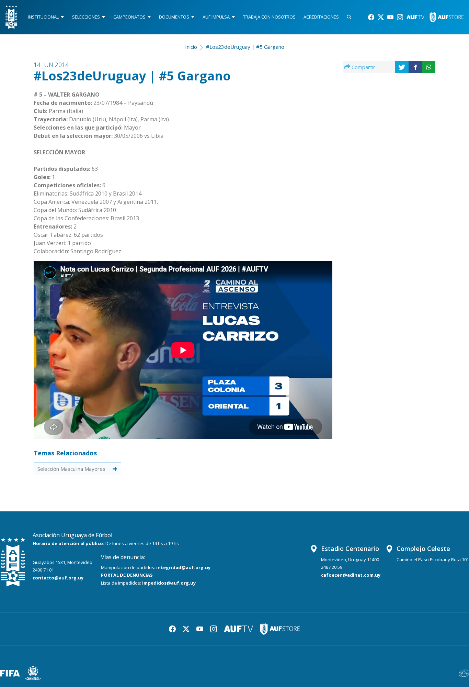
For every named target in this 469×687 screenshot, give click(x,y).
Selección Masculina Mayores (71, 468)
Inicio (191, 46)
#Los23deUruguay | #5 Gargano (245, 46)
